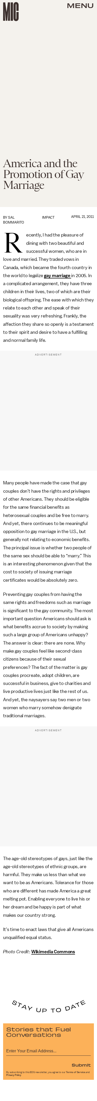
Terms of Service (75, 1072)
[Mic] (11, 11)
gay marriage (57, 275)
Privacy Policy (13, 1075)
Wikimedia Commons (53, 951)
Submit (81, 1064)
